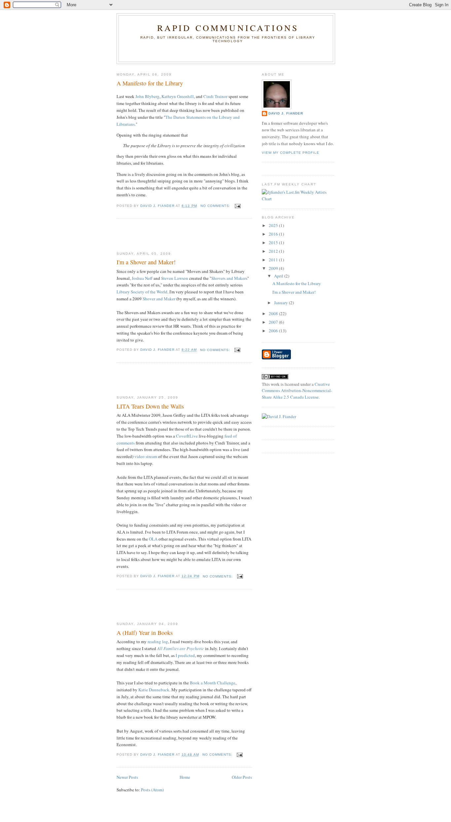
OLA (153, 539)
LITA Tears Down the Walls (150, 406)
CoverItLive (187, 436)
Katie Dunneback (153, 690)
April (279, 276)
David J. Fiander (285, 113)
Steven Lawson (175, 278)
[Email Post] (237, 206)
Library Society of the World (142, 292)
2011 (274, 260)
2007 (274, 322)
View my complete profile (290, 152)
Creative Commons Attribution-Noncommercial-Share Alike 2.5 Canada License (297, 390)
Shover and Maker (159, 299)
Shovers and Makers (229, 278)
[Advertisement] (155, 235)
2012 (274, 251)
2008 (274, 313)
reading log (158, 641)
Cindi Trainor (215, 96)
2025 (274, 225)
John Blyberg (147, 96)
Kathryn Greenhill (177, 96)
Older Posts (242, 777)
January (281, 303)
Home (185, 777)
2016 (274, 234)
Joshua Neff (142, 278)
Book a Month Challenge (212, 683)
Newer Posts (127, 777)
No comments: (216, 206)
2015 (274, 243)
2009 (274, 268)
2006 (274, 331)
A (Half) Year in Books (145, 633)
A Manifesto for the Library (150, 83)
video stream (145, 456)
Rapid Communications (228, 27)
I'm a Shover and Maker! (146, 262)
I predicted (185, 655)
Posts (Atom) (152, 790)
